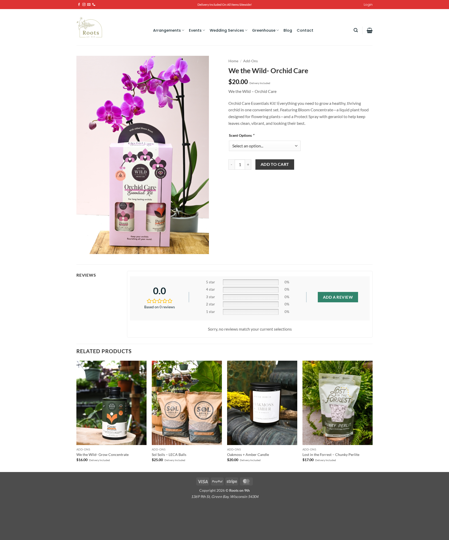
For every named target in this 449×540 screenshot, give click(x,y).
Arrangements (167, 30)
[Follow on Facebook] (79, 4)
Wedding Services (227, 30)
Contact (305, 30)
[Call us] (93, 4)
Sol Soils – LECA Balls (169, 454)
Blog (287, 30)
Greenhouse (263, 30)
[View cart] (370, 30)
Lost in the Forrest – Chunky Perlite (330, 454)
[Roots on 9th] (90, 27)
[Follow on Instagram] (83, 4)
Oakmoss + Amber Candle (248, 454)
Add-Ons (250, 61)
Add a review (338, 297)
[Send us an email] (88, 4)
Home (233, 61)
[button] (356, 30)
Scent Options (241, 135)
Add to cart (275, 164)
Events (195, 30)
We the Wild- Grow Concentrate (102, 454)
